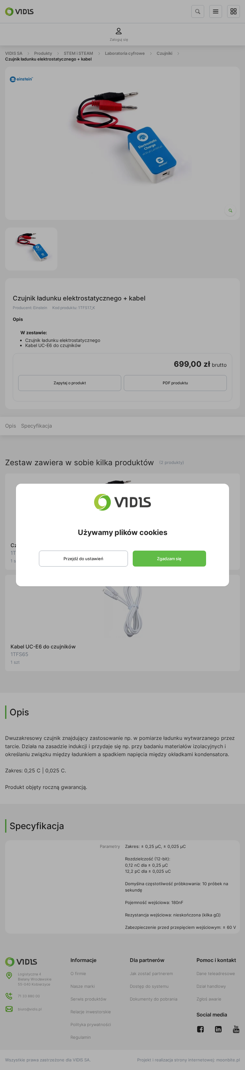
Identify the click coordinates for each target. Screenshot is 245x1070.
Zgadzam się (169, 558)
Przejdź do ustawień (83, 558)
